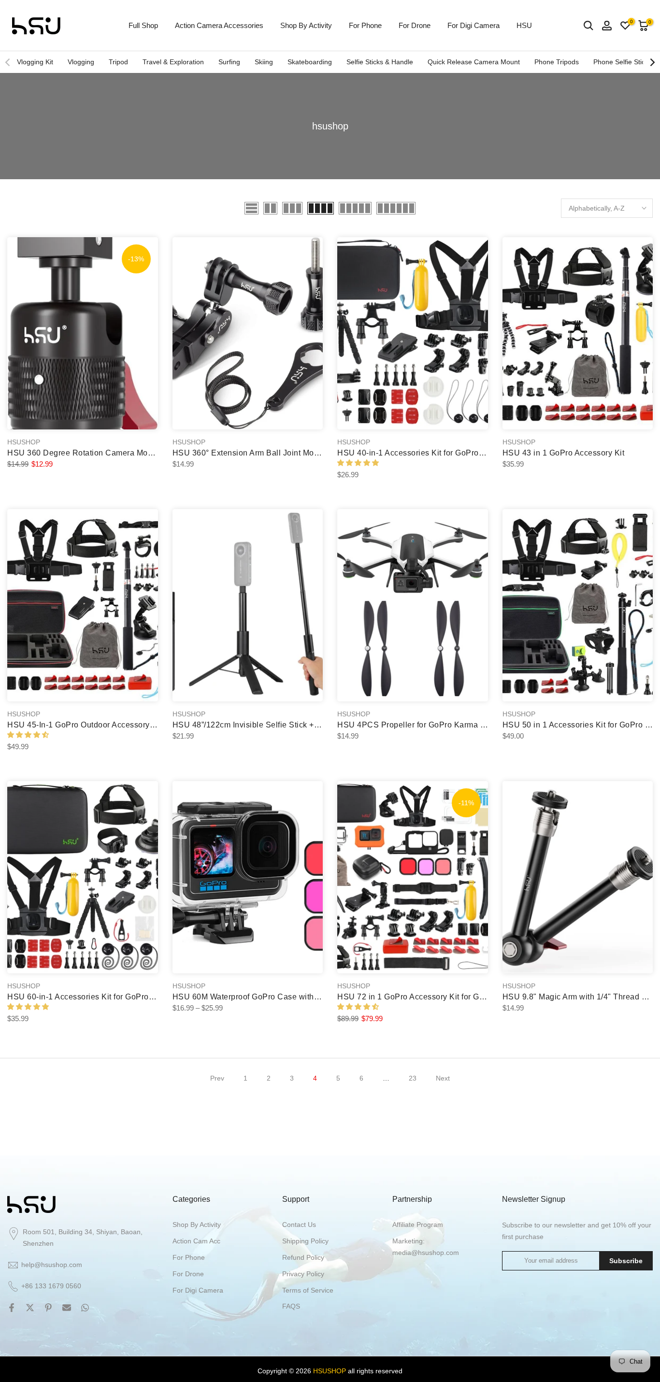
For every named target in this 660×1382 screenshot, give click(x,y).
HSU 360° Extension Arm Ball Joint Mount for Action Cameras (284, 453)
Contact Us (299, 1224)
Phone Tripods (556, 62)
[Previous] (8, 62)
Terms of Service (307, 1290)
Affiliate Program (417, 1224)
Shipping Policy (305, 1241)
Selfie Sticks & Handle (379, 62)
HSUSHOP (23, 442)
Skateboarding (309, 62)
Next (443, 1078)
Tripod (118, 62)
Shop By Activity (306, 25)
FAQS (291, 1306)
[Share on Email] (66, 1307)
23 (412, 1078)
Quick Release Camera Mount (474, 62)
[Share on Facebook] (11, 1307)
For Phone (365, 25)
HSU (524, 25)
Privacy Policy (303, 1274)
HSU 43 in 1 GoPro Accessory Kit (563, 453)
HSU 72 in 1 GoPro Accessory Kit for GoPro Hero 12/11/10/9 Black (458, 997)
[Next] (652, 62)
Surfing (229, 62)
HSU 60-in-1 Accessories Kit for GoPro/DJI (85, 997)
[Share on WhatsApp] (85, 1307)
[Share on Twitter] (30, 1307)
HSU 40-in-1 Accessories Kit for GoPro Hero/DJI (425, 453)
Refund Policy (303, 1257)
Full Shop (143, 25)
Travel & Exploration (173, 62)
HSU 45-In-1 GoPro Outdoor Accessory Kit (84, 725)
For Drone (414, 25)
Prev (217, 1078)
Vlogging (81, 62)
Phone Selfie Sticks (622, 62)
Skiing (264, 62)
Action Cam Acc (196, 1241)
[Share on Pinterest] (48, 1307)
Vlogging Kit (35, 62)
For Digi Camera (473, 25)
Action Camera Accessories (219, 25)
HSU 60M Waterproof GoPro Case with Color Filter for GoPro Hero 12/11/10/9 (313, 997)
